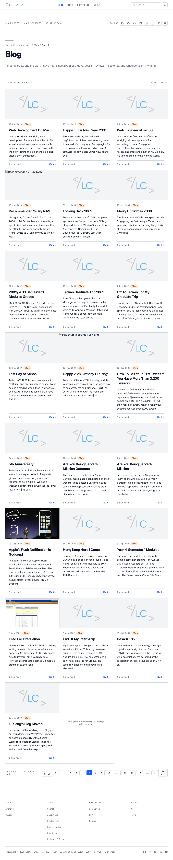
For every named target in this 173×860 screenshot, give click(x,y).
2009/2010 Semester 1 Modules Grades (26, 294)
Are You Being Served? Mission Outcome (80, 466)
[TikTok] (152, 23)
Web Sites (94, 809)
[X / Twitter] (159, 23)
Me (132, 809)
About (97, 5)
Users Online (54, 827)
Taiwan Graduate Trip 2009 (83, 292)
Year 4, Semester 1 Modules (138, 550)
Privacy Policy (55, 839)
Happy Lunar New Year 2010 (84, 130)
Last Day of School (23, 374)
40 (139, 772)
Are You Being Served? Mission (134, 466)
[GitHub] (128, 23)
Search (50, 809)
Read (52, 164)
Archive (9, 809)
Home (7, 45)
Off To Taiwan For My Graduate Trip (133, 294)
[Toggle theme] (165, 4)
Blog (61, 5)
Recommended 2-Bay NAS (29, 211)
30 (132, 772)
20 (124, 772)
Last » (163, 773)
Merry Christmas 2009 (134, 211)
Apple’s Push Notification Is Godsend (30, 552)
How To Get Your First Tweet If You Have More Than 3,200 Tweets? (140, 378)
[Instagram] (134, 23)
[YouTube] (165, 23)
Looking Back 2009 (77, 211)
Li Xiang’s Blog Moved (26, 724)
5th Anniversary (21, 464)
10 (108, 772)
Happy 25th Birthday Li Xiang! (85, 374)
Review (9, 815)
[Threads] (146, 23)
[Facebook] (122, 23)
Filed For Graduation (24, 639)
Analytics (52, 815)
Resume (92, 821)
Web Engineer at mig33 (135, 130)
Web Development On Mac (29, 130)
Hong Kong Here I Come (81, 550)
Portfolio (83, 5)
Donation (52, 833)
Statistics (53, 821)
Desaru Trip (126, 639)
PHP (91, 815)
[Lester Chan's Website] (16, 4)
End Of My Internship (79, 639)
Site (70, 5)
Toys (133, 815)
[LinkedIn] (140, 23)
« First (47, 773)
